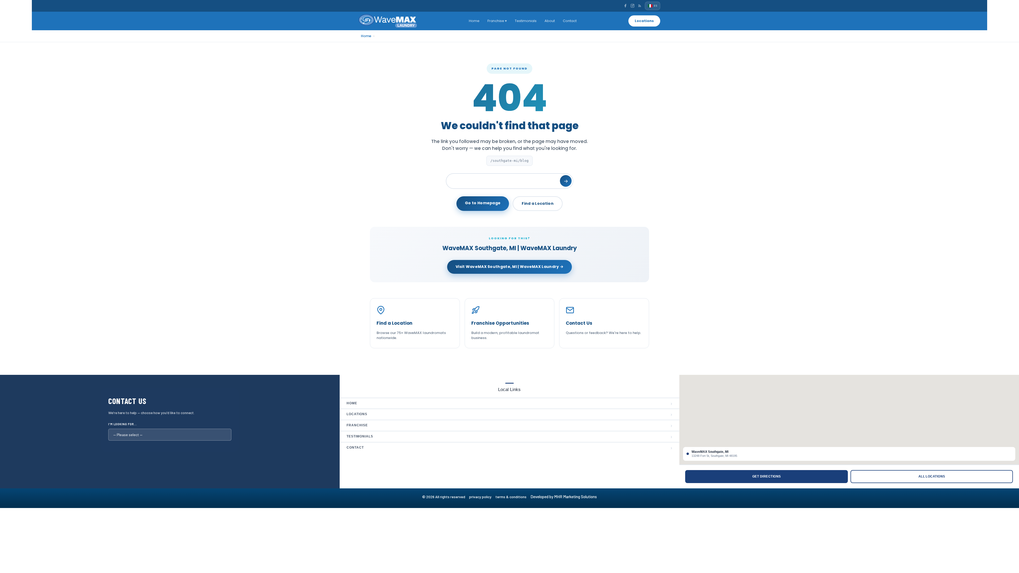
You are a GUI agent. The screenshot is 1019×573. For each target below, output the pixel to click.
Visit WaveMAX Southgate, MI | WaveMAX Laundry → (509, 266)
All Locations (931, 476)
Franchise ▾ (497, 20)
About (550, 20)
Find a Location (538, 203)
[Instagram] (632, 6)
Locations (644, 20)
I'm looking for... (122, 424)
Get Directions (766, 476)
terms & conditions (512, 496)
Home (474, 20)
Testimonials (526, 20)
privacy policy (482, 496)
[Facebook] (625, 6)
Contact (570, 20)
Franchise (509, 425)
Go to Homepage (482, 203)
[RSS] (640, 6)
